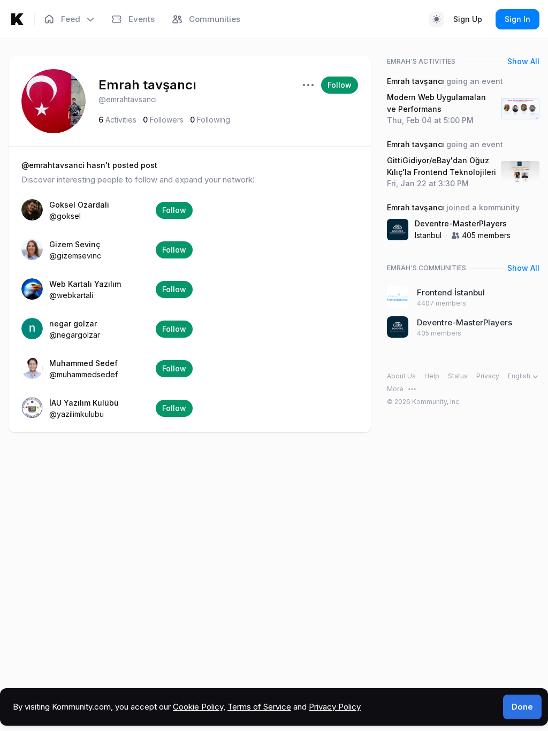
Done (522, 707)
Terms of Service (259, 707)
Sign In (517, 19)
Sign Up (467, 19)
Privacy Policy (335, 707)
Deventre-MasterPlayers (461, 223)
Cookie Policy (198, 707)
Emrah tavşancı (147, 85)
